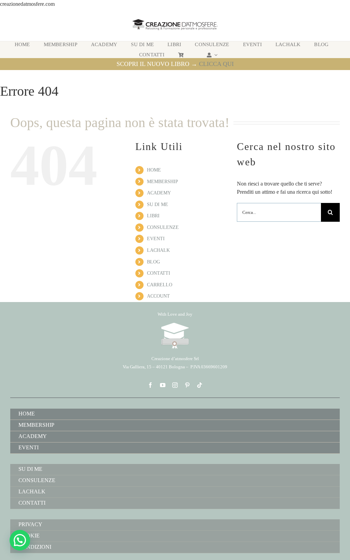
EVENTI (156, 238)
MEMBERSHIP (162, 181)
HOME (154, 170)
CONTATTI (158, 273)
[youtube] (162, 385)
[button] (20, 540)
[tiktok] (199, 385)
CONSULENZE (163, 227)
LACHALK (158, 250)
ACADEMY (159, 192)
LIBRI (153, 215)
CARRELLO (159, 284)
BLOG (153, 261)
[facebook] (150, 385)
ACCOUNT (158, 296)
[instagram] (175, 385)
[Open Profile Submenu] (215, 55)
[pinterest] (187, 385)
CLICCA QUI (216, 63)
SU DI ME (157, 204)
